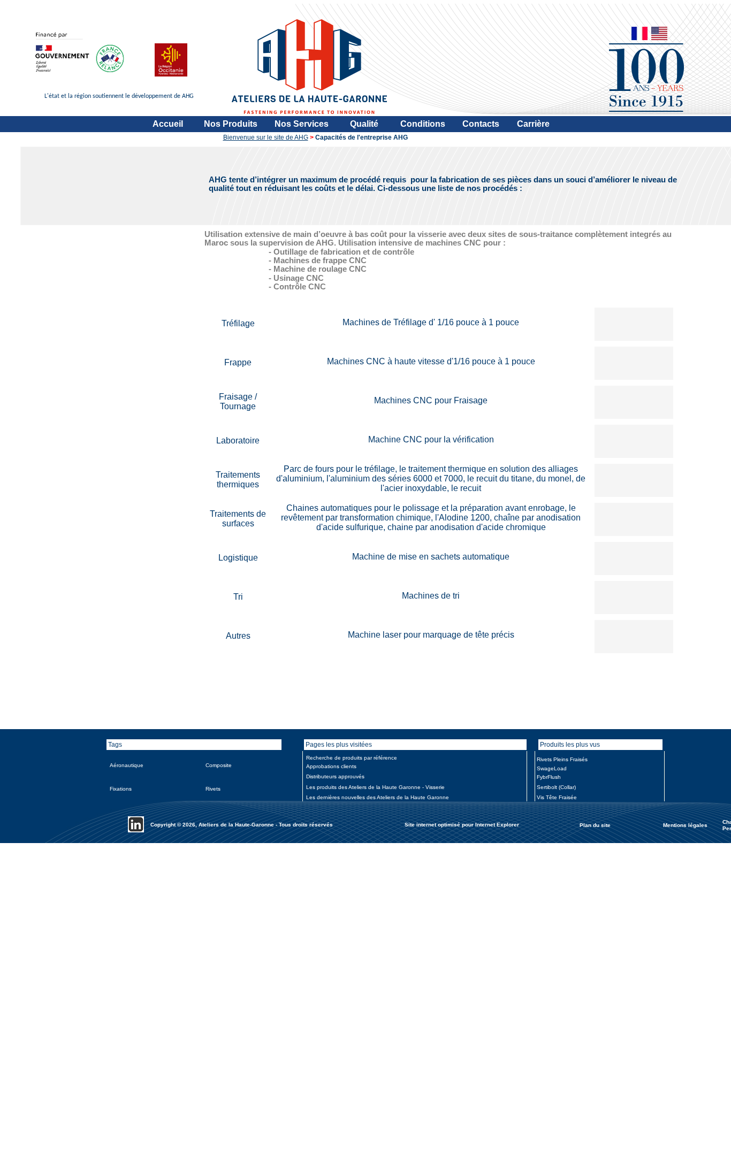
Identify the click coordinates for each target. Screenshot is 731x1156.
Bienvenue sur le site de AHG (265, 137)
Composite (218, 765)
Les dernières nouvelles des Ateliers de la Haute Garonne (377, 797)
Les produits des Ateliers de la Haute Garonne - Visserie (375, 787)
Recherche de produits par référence (351, 758)
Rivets (212, 789)
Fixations (121, 789)
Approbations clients (331, 766)
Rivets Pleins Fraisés (562, 759)
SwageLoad (552, 768)
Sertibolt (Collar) (556, 787)
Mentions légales (685, 825)
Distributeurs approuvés (335, 776)
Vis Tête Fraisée (557, 797)
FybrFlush (549, 777)
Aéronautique (126, 765)
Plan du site (595, 825)
